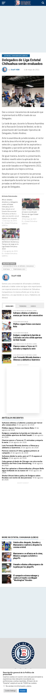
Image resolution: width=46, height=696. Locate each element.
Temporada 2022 (19, 269)
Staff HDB (15, 69)
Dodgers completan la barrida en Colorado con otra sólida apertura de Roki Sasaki (27, 337)
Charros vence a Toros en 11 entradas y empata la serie (25, 347)
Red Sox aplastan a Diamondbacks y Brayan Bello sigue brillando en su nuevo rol (23, 469)
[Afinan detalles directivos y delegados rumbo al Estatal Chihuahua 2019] (12, 213)
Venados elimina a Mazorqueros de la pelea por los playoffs (28, 565)
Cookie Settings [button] (10, 690)
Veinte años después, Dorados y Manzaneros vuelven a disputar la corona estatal (27, 544)
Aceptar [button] (22, 690)
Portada (6, 269)
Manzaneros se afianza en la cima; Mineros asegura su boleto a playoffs (28, 555)
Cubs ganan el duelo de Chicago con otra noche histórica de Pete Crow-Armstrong (22, 462)
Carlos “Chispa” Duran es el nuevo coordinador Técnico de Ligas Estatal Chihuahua (30, 213)
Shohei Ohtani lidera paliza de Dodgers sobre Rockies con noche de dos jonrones (21, 476)
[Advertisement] (23, 29)
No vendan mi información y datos (18, 686)
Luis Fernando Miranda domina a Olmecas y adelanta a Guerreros (26, 358)
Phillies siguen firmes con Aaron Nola (27, 325)
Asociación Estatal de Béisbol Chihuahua (18, 266)
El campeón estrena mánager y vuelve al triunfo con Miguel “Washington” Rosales (26, 577)
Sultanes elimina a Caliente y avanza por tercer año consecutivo (28, 314)
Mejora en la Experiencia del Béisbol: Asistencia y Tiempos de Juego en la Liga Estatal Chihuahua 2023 (10, 244)
